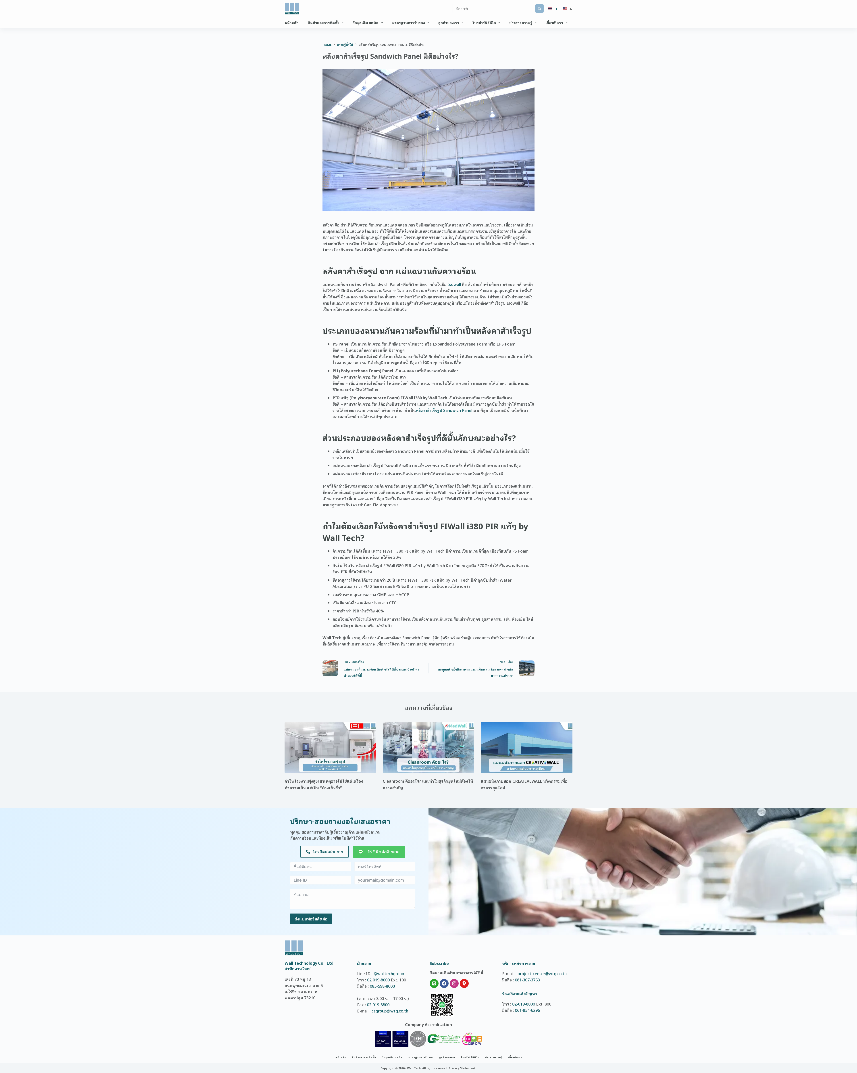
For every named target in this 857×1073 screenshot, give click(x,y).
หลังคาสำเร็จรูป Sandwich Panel (444, 410)
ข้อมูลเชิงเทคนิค (365, 22)
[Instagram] (454, 983)
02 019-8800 (378, 1004)
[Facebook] (444, 983)
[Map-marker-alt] (464, 983)
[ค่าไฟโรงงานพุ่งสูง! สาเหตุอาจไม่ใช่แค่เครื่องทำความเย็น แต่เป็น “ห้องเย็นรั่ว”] (330, 747)
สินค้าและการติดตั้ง (323, 22)
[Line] (434, 983)
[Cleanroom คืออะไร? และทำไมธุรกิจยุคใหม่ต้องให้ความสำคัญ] (428, 747)
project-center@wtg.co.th (542, 973)
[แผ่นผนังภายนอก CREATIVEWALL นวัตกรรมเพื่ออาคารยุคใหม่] (526, 747)
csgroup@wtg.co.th (390, 1011)
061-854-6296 (527, 1010)
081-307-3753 (527, 980)
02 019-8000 (378, 980)
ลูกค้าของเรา (448, 22)
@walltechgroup (389, 973)
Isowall (454, 284)
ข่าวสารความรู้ (520, 22)
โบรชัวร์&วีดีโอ (484, 22)
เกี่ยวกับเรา (554, 22)
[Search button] (539, 8)
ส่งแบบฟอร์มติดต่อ (311, 919)
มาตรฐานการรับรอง (408, 22)
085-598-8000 (382, 986)
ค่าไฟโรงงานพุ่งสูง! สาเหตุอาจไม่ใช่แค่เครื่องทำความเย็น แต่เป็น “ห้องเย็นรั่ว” (324, 784)
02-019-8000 (523, 1004)
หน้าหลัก (292, 22)
